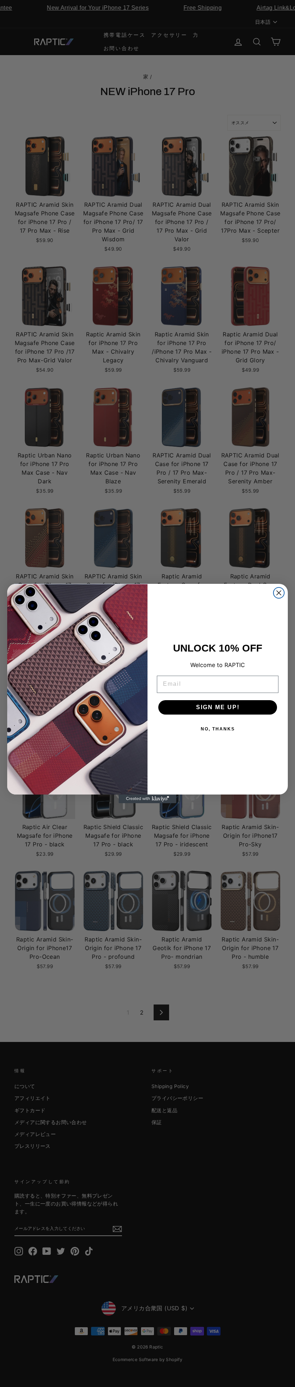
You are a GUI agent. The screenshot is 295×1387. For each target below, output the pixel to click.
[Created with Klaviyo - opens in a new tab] (147, 799)
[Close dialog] (278, 592)
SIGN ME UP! (218, 707)
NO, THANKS (218, 728)
